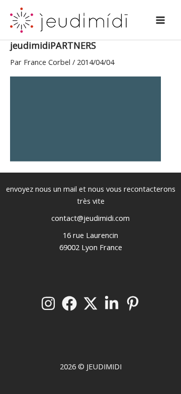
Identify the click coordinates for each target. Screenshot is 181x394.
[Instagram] (48, 303)
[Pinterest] (132, 303)
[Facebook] (69, 303)
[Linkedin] (111, 303)
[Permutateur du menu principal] (160, 20)
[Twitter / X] (90, 303)
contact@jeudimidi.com (90, 218)
